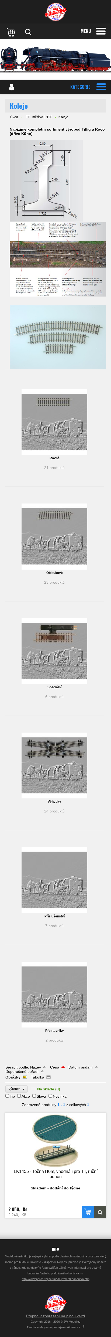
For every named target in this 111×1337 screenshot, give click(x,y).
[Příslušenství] (54, 880)
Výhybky (54, 802)
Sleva (41, 1096)
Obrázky (12, 1077)
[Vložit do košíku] (88, 1212)
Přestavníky (54, 1031)
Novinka (60, 1096)
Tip (12, 1096)
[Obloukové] (54, 536)
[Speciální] (54, 651)
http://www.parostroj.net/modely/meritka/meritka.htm (55, 1279)
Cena (54, 1067)
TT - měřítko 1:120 (39, 117)
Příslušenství (54, 916)
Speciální (54, 687)
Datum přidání (80, 1067)
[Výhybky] (54, 765)
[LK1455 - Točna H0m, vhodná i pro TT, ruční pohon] (55, 1140)
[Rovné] (54, 422)
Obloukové (54, 573)
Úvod (14, 117)
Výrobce (16, 1089)
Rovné (55, 458)
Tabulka (37, 1077)
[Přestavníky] (54, 995)
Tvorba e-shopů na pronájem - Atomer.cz (54, 1327)
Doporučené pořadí (22, 1071)
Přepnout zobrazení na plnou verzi (55, 1316)
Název (35, 1067)
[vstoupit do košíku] (11, 32)
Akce (26, 1096)
